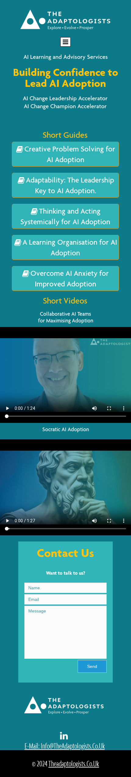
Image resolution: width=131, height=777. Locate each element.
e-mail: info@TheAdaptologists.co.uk (65, 745)
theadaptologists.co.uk (73, 763)
